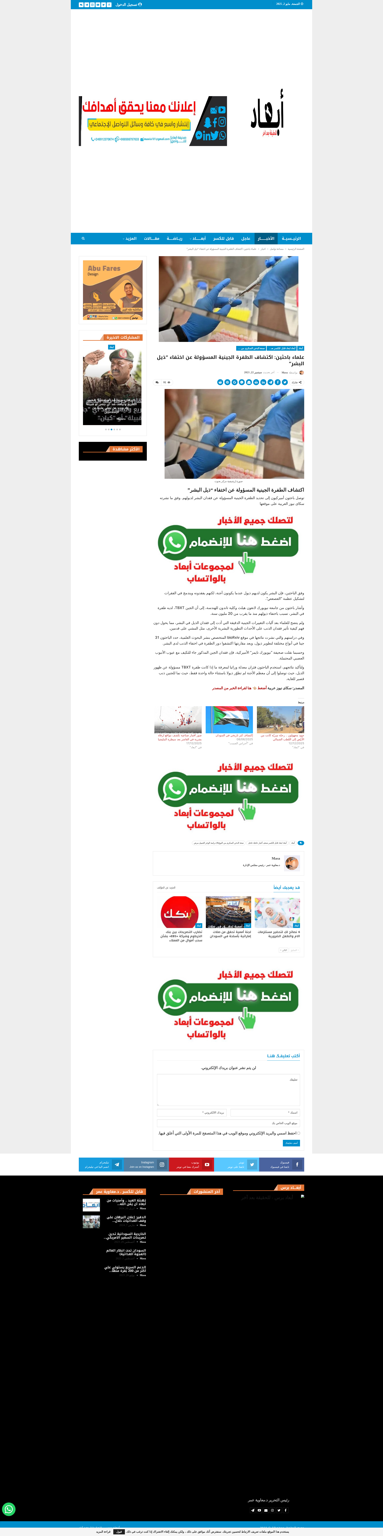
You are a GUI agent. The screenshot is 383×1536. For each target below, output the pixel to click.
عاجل (245, 238)
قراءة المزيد (103, 1531)
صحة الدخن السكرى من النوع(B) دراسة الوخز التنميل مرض (250, 348)
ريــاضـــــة (174, 238)
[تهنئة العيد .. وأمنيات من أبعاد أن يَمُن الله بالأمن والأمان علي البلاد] (91, 1205)
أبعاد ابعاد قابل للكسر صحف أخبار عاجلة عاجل (281, 348)
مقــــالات (151, 238)
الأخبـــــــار (266, 238)
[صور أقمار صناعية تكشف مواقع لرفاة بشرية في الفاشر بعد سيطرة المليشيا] (178, 719)
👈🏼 (234, 688)
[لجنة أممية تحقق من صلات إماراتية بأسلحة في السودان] (228, 912)
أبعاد (301, 348)
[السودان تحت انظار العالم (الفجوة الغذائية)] (91, 1255)
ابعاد (296, 925)
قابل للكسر (223, 238)
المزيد (131, 238)
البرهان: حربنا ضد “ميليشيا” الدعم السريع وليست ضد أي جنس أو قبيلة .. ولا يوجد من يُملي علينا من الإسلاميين (141, 406)
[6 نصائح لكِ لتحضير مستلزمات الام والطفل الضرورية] (277, 912)
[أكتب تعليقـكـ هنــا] (157, 382)
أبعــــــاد (199, 238)
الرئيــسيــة (291, 238)
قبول (119, 1531)
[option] (141, 385)
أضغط (262, 688)
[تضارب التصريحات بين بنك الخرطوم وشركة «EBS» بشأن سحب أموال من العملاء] (179, 912)
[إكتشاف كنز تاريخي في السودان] (229, 719)
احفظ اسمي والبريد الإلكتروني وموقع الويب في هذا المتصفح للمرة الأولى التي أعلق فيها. (227, 1133)
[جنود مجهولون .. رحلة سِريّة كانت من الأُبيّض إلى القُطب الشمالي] (280, 719)
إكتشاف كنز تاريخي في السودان (234, 735)
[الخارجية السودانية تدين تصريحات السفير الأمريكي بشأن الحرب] (91, 1238)
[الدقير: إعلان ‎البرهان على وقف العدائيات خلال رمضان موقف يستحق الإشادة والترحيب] (91, 1221)
